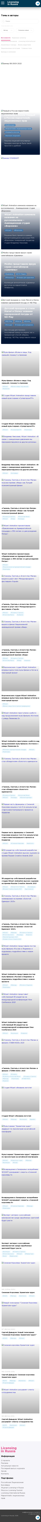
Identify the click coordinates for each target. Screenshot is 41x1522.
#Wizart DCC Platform (17, 886)
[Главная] (13, 4)
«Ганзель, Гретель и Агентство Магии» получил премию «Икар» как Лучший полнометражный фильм (19, 511)
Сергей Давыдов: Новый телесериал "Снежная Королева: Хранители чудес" (19, 1334)
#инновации (31, 886)
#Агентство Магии (23, 516)
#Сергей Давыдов (8, 1383)
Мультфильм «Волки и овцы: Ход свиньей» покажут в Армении (16, 382)
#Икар (13, 518)
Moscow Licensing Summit (11, 1490)
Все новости (5, 37)
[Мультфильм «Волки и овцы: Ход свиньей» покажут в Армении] (20, 363)
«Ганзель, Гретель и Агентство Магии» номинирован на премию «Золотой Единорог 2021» (19, 926)
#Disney (27, 321)
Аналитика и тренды (8, 45)
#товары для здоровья (25, 277)
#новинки (24, 1033)
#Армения (6, 388)
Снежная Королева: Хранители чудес (18, 1292)
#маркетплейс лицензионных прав (18, 128)
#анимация (14, 1033)
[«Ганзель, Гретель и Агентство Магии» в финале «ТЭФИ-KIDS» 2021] (20, 1051)
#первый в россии (12, 132)
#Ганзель (14, 1074)
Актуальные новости (9, 1466)
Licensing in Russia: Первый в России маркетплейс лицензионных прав (19, 118)
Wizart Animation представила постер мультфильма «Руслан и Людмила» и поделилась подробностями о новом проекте (18, 978)
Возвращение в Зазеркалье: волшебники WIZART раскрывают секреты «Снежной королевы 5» (20, 1200)
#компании (22, 1296)
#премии (27, 660)
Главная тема (27, 48)
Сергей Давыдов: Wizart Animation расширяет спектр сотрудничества (17, 1421)
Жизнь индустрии (24, 45)
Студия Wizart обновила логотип (16, 1116)
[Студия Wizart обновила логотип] (20, 1099)
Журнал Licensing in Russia (12, 1487)
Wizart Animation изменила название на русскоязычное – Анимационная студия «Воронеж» (19, 220)
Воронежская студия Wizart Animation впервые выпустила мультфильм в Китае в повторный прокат (20, 698)
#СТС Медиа (21, 274)
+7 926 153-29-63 (34, 1514)
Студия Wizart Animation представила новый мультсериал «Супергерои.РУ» (18, 425)
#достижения (29, 889)
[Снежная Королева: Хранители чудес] (20, 1274)
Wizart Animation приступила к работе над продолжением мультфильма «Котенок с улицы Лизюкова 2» (20, 744)
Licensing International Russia (13, 1493)
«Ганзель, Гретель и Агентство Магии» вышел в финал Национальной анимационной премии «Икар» (19, 652)
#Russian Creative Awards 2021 (12, 889)
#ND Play (8, 321)
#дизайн (32, 1119)
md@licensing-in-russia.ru (31, 1512)
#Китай (15, 1162)
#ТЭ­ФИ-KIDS (26, 1078)
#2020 (5, 1296)
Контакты (5, 1473)
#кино (4, 1256)
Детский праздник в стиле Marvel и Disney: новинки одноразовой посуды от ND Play (19, 313)
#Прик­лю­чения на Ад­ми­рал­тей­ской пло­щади (17, 567)
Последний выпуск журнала (13, 1468)
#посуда (8, 325)
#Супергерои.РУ (16, 429)
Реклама (4, 1463)
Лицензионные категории (10, 48)
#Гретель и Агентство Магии (11, 1076)
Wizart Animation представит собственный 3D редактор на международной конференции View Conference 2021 (18, 1026)
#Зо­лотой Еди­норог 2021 (10, 937)
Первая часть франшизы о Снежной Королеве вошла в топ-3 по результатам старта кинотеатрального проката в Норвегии (20, 836)
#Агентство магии (8, 934)
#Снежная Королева (17, 843)
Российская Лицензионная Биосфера (12, 1484)
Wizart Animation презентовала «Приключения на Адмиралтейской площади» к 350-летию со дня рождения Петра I (20, 557)
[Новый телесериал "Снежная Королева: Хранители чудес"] (20, 1314)
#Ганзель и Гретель (9, 516)
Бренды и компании (8, 52)
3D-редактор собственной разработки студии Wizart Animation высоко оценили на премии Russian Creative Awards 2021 (20, 881)
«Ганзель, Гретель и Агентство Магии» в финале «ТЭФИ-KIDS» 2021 (20, 1070)
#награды (21, 518)
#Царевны (9, 274)
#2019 (5, 1380)
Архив (3, 1471)
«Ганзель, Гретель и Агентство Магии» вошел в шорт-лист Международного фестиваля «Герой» (19, 607)
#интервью (14, 473)
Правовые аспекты (19, 37)
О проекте (5, 1460)
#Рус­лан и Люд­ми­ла (26, 985)
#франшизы (13, 1256)
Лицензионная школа (9, 41)
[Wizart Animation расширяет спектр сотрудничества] (20, 1401)
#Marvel (18, 321)
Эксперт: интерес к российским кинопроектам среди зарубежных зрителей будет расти (17, 1246)
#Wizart (8, 230)
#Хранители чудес (16, 1160)
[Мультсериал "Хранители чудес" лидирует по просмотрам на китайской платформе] (20, 1137)
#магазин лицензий (12, 135)
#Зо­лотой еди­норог (26, 797)
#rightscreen (10, 125)
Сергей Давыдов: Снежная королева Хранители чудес (18, 1376)
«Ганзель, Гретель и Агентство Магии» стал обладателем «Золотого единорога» (19, 789)
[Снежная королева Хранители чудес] (20, 1356)
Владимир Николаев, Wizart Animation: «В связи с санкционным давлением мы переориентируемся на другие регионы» (20, 467)
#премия (29, 934)
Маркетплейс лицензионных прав (12, 1497)
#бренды (14, 932)
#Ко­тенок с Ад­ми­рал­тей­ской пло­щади (14, 749)
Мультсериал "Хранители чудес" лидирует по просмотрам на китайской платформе (20, 1156)
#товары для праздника (24, 325)
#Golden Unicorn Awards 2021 (12, 939)
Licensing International (26, 41)
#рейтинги (30, 843)
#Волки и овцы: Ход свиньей (19, 386)
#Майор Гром (29, 1254)
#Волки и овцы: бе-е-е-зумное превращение (16, 706)
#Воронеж (18, 230)
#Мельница (9, 277)
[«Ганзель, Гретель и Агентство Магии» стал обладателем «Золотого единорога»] (20, 770)
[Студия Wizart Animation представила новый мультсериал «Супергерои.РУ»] (20, 406)
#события (20, 614)
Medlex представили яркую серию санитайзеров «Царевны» (20, 267)
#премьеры (28, 429)
